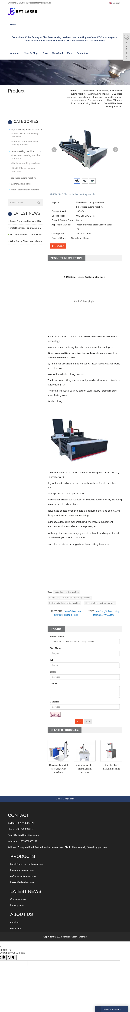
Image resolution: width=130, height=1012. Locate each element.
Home (13, 24)
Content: (54, 683)
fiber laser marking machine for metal (26, 157)
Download (57, 53)
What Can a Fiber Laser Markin (26, 241)
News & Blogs (31, 53)
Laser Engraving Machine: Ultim (26, 221)
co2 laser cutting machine (23, 178)
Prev (54, 149)
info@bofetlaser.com (28, 835)
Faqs (69, 53)
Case (45, 53)
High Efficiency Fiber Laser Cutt (26, 129)
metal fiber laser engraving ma (25, 228)
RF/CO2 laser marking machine (23, 169)
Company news (18, 899)
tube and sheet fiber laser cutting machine (25, 143)
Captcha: (54, 702)
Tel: (52, 660)
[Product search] (39, 202)
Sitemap (82, 936)
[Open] (126, 47)
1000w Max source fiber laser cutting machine (69, 597)
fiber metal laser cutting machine (99, 603)
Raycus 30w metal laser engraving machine (58, 769)
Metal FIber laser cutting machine (27, 864)
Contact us (82, 53)
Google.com (68, 799)
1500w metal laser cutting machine (64, 603)
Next (115, 149)
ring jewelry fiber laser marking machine (84, 769)
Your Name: (56, 648)
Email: (53, 672)
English (116, 3)
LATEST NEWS (25, 891)
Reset (88, 721)
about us (14, 922)
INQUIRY (59, 246)
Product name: (57, 636)
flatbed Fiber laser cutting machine (25, 135)
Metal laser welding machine (25, 189)
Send (79, 721)
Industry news (17, 905)
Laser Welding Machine (22, 882)
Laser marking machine (22, 151)
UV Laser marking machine (26, 163)
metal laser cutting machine (67, 592)
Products (22, 856)
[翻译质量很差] (11, 957)
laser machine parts (21, 183)
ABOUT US (21, 914)
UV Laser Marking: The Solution (26, 234)
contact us (15, 928)
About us (14, 53)
